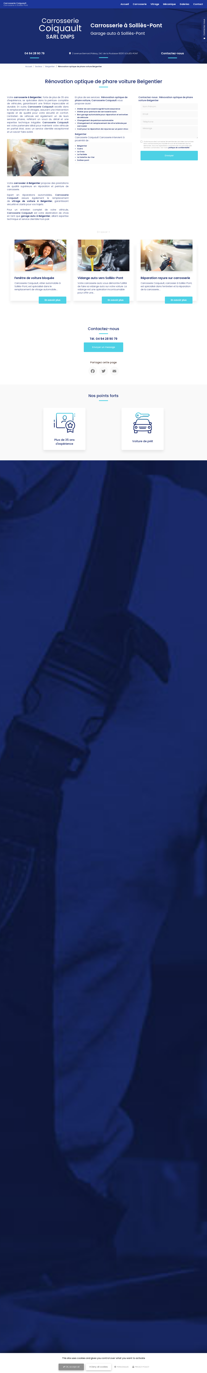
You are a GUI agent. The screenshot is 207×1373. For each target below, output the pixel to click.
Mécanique (169, 4)
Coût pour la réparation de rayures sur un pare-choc (102, 129)
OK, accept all (72, 1366)
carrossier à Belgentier (27, 183)
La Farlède (82, 154)
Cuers (80, 148)
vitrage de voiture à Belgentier (32, 201)
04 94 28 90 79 (34, 53)
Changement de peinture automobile (95, 120)
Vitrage (155, 4)
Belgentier (50, 66)
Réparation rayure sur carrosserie (165, 278)
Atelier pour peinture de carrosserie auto (97, 111)
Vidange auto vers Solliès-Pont (100, 278)
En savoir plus (52, 300)
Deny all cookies (99, 1366)
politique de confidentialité (178, 147)
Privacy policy (141, 1367)
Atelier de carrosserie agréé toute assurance (98, 109)
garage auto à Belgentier (35, 216)
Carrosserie (140, 4)
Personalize (123, 1367)
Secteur (38, 66)
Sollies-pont (83, 160)
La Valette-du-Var (86, 157)
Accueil (125, 4)
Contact (198, 4)
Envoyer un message (103, 347)
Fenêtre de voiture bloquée (34, 278)
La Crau (80, 151)
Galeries (184, 4)
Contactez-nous (172, 53)
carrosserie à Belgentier (28, 97)
